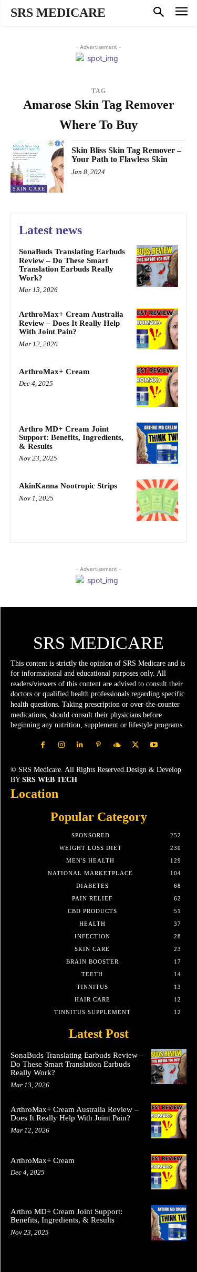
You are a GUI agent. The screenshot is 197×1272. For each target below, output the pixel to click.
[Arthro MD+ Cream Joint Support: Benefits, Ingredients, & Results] (157, 443)
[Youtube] (153, 745)
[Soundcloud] (116, 745)
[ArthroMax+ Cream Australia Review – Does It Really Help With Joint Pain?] (157, 328)
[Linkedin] (80, 745)
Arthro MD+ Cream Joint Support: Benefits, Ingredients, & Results (71, 437)
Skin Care (29, 189)
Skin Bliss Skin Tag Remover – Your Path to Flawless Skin (126, 155)
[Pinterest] (98, 745)
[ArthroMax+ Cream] (157, 386)
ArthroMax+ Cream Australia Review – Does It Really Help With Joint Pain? (71, 323)
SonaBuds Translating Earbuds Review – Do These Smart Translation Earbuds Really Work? (72, 264)
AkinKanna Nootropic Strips (68, 486)
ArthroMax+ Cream (54, 371)
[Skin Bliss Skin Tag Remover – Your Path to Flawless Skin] (37, 166)
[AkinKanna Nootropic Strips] (157, 500)
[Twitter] (135, 745)
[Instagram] (61, 745)
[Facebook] (42, 745)
